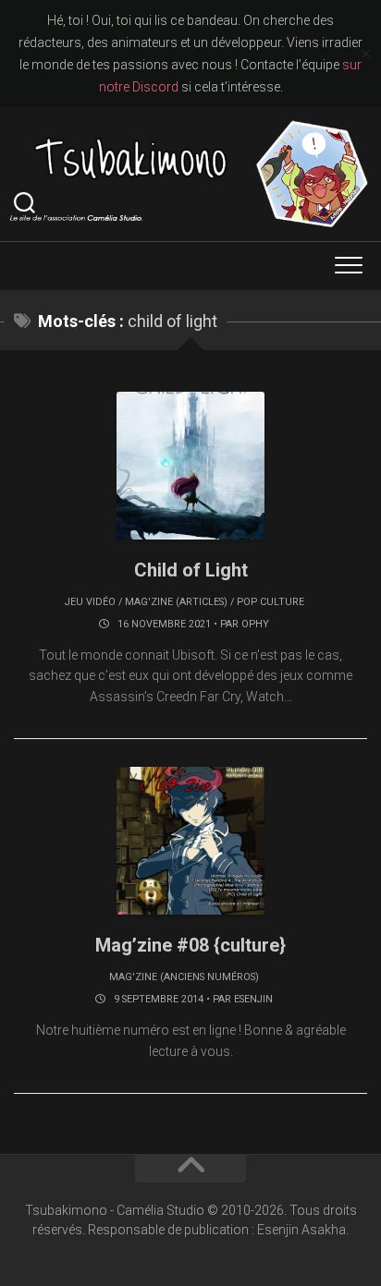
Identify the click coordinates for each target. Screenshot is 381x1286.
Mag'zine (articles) (176, 602)
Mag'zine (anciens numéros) (184, 977)
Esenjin (253, 999)
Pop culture (270, 602)
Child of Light (191, 570)
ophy (255, 624)
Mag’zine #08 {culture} (190, 945)
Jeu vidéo (90, 602)
